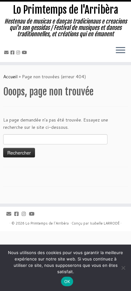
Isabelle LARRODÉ (105, 223)
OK (67, 281)
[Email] (7, 52)
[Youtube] (25, 52)
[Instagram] (19, 52)
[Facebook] (13, 52)
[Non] (123, 268)
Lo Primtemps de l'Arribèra (65, 10)
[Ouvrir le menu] (120, 50)
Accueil (10, 76)
